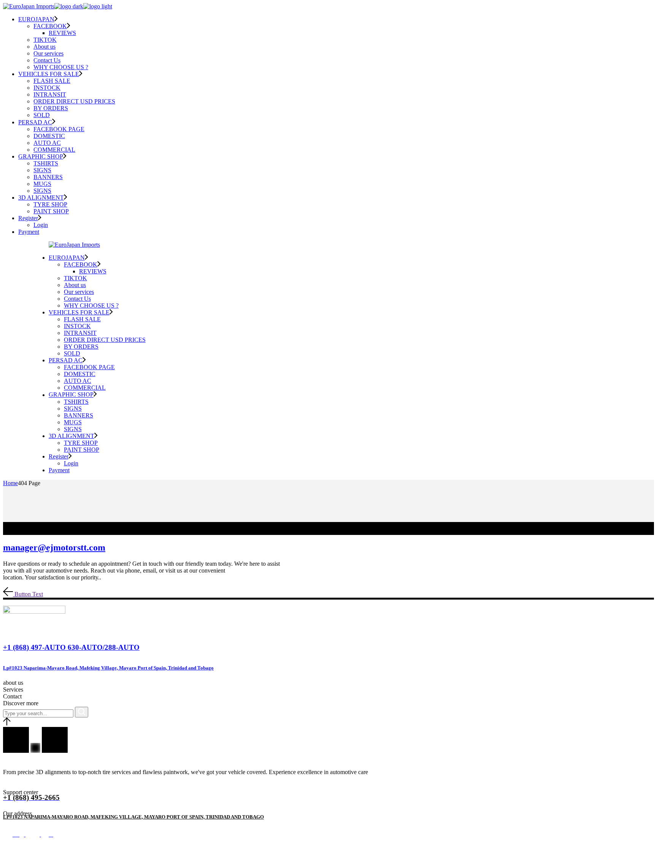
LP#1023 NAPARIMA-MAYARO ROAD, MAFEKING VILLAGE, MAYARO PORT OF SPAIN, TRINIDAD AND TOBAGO (133, 817)
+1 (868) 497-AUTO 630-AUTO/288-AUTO (71, 647)
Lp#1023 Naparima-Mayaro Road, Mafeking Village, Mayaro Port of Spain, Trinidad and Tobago (108, 668)
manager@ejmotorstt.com (54, 547)
